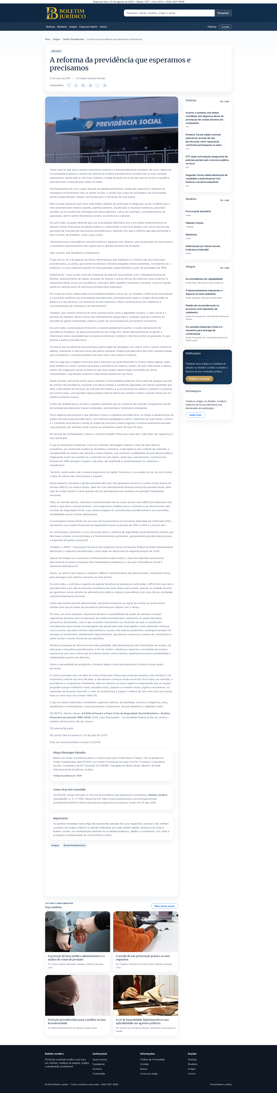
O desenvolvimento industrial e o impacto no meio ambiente (204, 294)
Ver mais (224, 101)
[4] (95, 695)
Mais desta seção (165, 906)
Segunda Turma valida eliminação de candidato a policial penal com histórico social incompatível (207, 180)
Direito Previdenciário (73, 39)
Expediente (99, 1064)
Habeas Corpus (194, 224)
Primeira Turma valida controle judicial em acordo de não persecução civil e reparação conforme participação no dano (204, 141)
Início (47, 39)
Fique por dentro (88, 26)
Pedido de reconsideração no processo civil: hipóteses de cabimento (207, 312)
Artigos (73, 26)
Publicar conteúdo (199, 378)
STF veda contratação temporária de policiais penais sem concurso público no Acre (207, 162)
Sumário (97, 1068)
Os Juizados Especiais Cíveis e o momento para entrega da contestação (207, 333)
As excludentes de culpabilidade (204, 280)
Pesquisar (223, 13)
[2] (86, 540)
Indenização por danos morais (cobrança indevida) (203, 250)
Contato (225, 27)
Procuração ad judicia (198, 213)
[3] (76, 566)
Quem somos (100, 1059)
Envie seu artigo (149, 1073)
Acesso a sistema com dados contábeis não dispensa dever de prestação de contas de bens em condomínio (205, 119)
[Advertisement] (112, 872)
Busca (143, 1068)
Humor (103, 26)
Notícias (50, 26)
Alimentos (191, 236)
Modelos (62, 26)
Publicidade (99, 1073)
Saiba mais (195, 414)
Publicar (212, 26)
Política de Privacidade (152, 1059)
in (83, 85)
